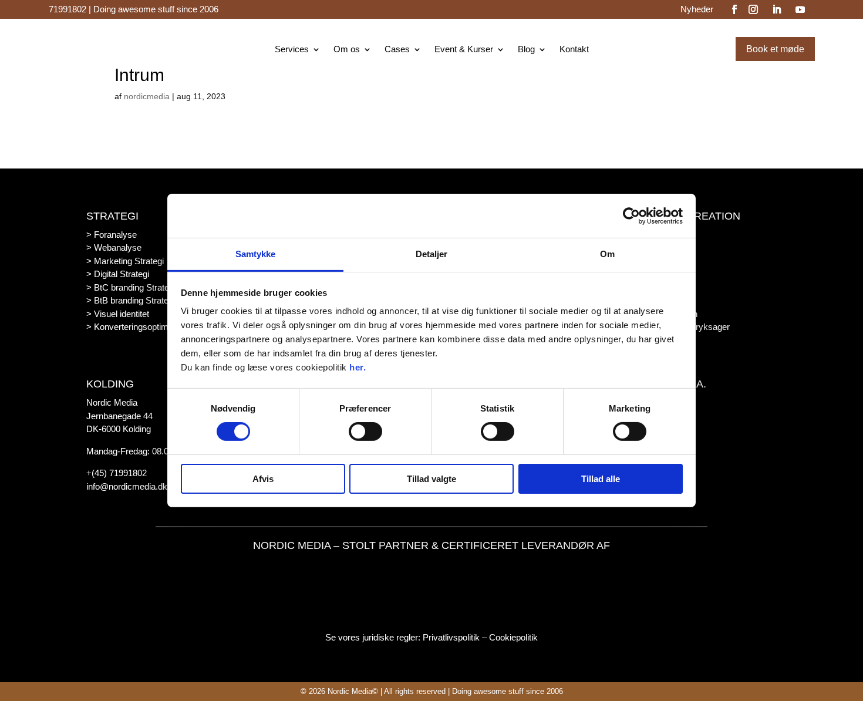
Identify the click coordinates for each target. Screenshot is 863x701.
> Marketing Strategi (125, 261)
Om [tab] (607, 254)
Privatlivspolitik (451, 637)
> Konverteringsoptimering (136, 327)
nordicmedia (147, 96)
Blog (526, 49)
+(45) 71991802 (116, 473)
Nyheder (696, 9)
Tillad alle (600, 479)
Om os (346, 49)
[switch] (365, 431)
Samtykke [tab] (255, 254)
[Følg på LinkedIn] (776, 9)
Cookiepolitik (513, 637)
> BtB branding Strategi (130, 300)
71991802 (67, 9)
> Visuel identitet (117, 314)
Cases (397, 49)
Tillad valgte (431, 479)
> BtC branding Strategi (131, 287)
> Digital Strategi (117, 274)
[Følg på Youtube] (800, 9)
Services (292, 49)
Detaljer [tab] (432, 254)
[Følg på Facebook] (734, 9)
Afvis (263, 479)
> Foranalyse (111, 235)
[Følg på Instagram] (753, 9)
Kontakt (574, 49)
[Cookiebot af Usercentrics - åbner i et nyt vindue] (631, 215)
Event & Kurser (463, 49)
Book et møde (775, 49)
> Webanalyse (113, 247)
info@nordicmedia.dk (126, 486)
